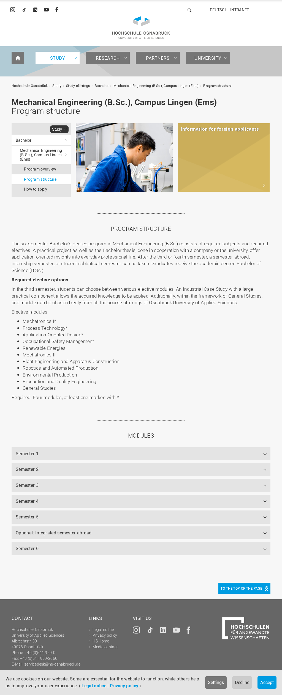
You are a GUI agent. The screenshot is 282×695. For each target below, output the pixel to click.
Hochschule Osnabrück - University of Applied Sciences (141, 27)
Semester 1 (27, 453)
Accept (267, 682)
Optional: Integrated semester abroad (54, 533)
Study (57, 58)
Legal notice (94, 686)
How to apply (35, 189)
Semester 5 (27, 517)
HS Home (101, 641)
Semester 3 (27, 485)
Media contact (105, 646)
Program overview (40, 169)
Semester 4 (27, 501)
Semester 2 (27, 469)
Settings (216, 682)
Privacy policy (124, 686)
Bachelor (102, 85)
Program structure (217, 85)
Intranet (239, 9)
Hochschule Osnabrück (30, 85)
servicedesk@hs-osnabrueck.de (52, 664)
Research (108, 58)
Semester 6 (27, 548)
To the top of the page (241, 588)
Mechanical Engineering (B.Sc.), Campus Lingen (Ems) (156, 85)
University (207, 58)
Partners (158, 58)
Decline (242, 682)
